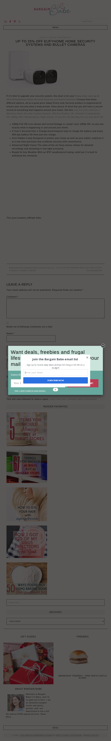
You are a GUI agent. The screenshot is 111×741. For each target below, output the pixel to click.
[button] (55, 359)
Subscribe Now (55, 380)
